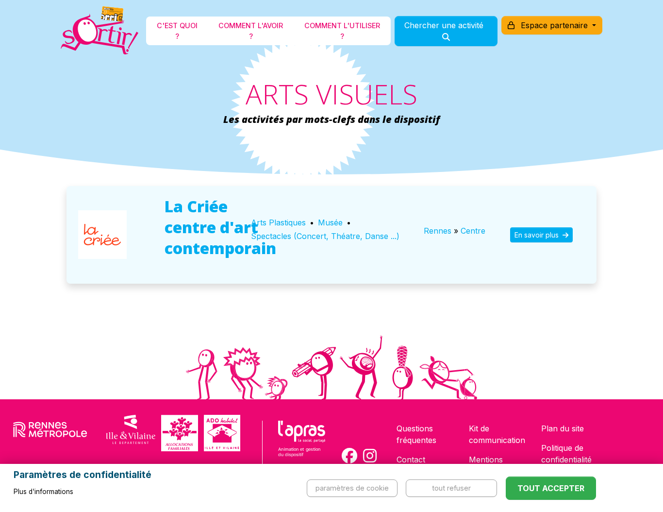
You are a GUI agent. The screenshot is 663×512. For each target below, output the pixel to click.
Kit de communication (497, 434)
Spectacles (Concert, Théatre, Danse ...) (325, 236)
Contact (411, 459)
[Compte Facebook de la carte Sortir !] (349, 455)
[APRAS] (301, 445)
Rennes (437, 231)
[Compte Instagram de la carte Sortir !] (370, 455)
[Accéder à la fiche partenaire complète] (102, 234)
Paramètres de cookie (352, 488)
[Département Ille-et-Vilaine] (130, 433)
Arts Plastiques (278, 222)
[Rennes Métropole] (50, 433)
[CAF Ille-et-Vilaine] (179, 433)
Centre (473, 231)
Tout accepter (550, 488)
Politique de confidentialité (566, 453)
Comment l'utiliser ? (342, 30)
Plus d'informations (43, 491)
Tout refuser (451, 488)
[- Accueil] (99, 31)
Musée (330, 222)
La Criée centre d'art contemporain (220, 227)
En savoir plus (537, 235)
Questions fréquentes (416, 434)
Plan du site (562, 428)
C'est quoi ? (177, 30)
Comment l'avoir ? (250, 30)
